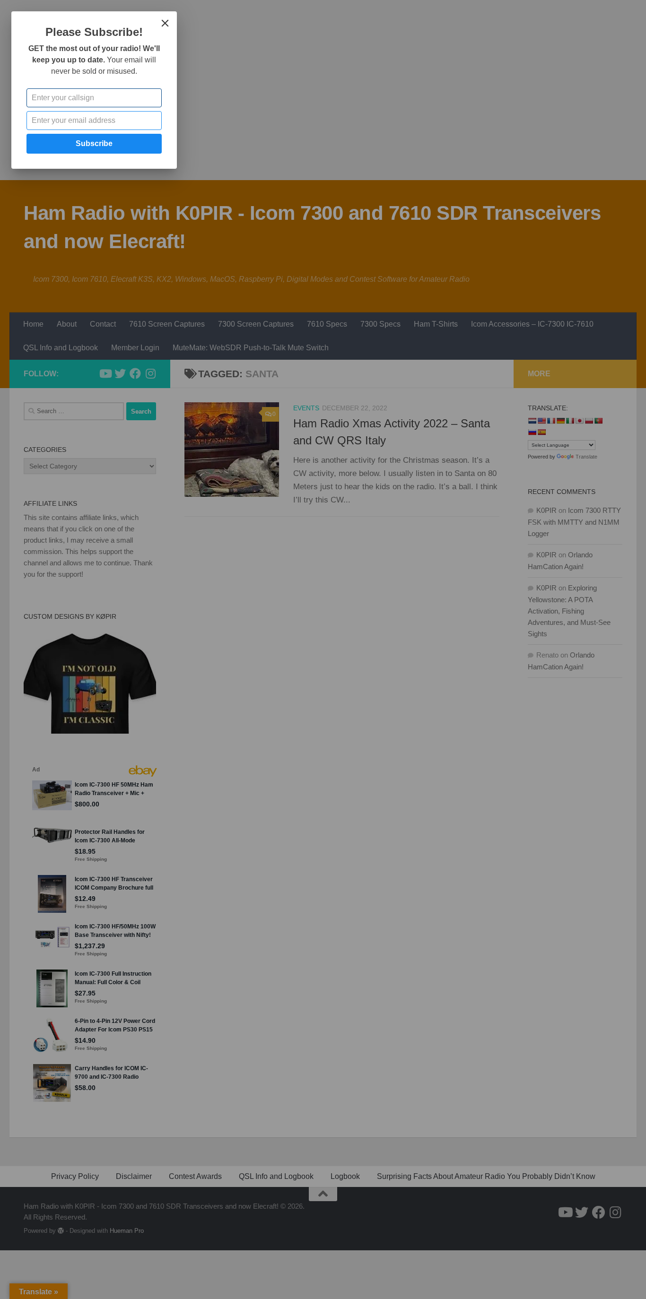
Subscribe (94, 143)
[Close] (165, 23)
